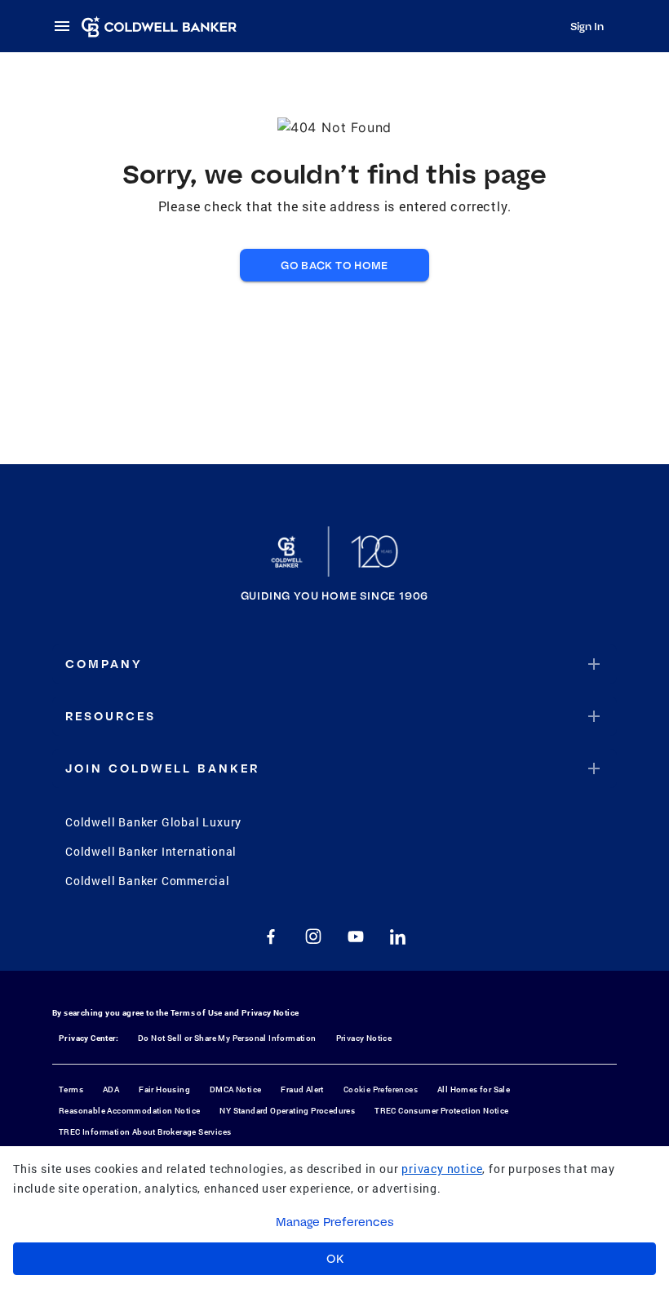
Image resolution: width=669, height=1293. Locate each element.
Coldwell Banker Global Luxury (153, 822)
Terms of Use (197, 1012)
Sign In (587, 26)
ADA (111, 1089)
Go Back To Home (334, 265)
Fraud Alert (302, 1089)
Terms (71, 1089)
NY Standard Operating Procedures (287, 1110)
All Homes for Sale (473, 1089)
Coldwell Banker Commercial (147, 880)
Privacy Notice (270, 1012)
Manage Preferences (335, 1222)
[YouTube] (355, 936)
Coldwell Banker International (151, 851)
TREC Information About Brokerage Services (145, 1132)
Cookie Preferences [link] (380, 1089)
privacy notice (441, 1168)
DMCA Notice (235, 1089)
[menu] (67, 26)
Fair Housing (164, 1089)
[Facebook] (271, 936)
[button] (334, 664)
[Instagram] (313, 936)
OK (334, 1258)
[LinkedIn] (398, 936)
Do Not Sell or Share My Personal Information (227, 1038)
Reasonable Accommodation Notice (129, 1110)
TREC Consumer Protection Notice (441, 1110)
